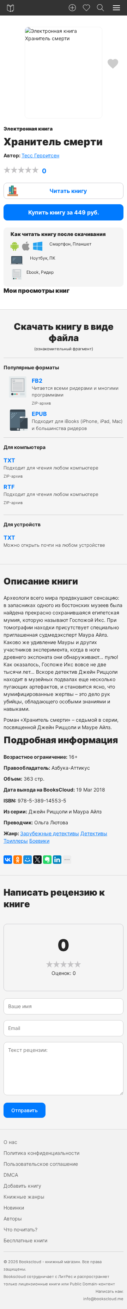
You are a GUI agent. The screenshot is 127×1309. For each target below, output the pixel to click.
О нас (10, 1142)
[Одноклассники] (17, 859)
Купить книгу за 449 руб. (63, 212)
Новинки (14, 1208)
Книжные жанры (24, 1197)
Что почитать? (20, 1229)
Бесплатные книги (25, 1240)
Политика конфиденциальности (41, 1153)
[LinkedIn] (57, 859)
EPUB (77, 420)
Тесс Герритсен (40, 155)
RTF (51, 494)
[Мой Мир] (27, 859)
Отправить (24, 1110)
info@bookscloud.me (103, 1298)
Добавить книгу (22, 1186)
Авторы (13, 1219)
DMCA (11, 1175)
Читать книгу (68, 190)
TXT (51, 468)
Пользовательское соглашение (41, 1164)
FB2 (75, 391)
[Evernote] (47, 859)
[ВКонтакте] (8, 859)
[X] (37, 859)
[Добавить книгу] (72, 8)
